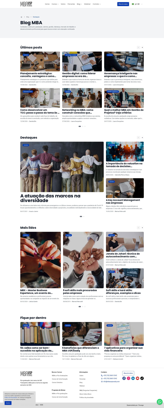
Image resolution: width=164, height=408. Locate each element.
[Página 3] (84, 126)
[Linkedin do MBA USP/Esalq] (133, 378)
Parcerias (71, 4)
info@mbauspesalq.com (111, 381)
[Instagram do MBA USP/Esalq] (128, 378)
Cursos (54, 4)
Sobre (63, 4)
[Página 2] (82, 126)
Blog (78, 4)
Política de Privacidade (11, 397)
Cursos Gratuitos (57, 382)
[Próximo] (142, 47)
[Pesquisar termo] (113, 4)
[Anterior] (138, 47)
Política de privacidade (87, 397)
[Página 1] (80, 126)
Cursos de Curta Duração (60, 379)
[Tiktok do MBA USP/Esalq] (142, 378)
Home (47, 4)
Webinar (87, 4)
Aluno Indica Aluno (85, 394)
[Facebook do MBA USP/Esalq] (124, 378)
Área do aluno (123, 4)
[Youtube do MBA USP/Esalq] (137, 378)
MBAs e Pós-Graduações (60, 375)
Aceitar (8, 403)
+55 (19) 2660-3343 (110, 375)
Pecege (141, 405)
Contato (96, 4)
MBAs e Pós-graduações (59, 393)
